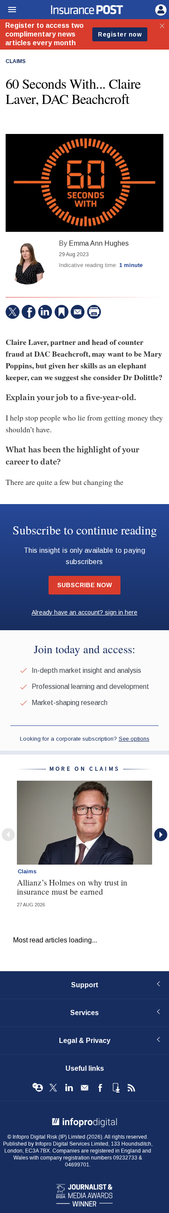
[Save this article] (61, 312)
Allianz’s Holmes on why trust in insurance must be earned (72, 887)
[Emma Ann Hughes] (27, 262)
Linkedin (69, 1088)
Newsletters (84, 1088)
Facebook (100, 1088)
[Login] (160, 9)
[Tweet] (13, 312)
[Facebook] (29, 312)
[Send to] (77, 312)
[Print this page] (94, 312)
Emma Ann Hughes (99, 243)
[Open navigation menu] (8, 10)
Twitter (53, 1088)
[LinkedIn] (45, 312)
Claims (16, 61)
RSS (131, 1088)
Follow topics (37, 1088)
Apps (115, 1088)
